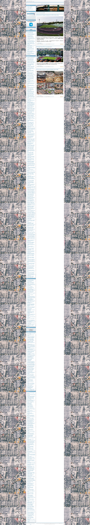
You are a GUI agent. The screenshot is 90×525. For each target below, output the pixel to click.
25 (33, 17)
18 (33, 16)
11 (33, 15)
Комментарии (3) (52, 66)
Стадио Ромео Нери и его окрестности (45, 46)
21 (28, 17)
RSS (33, 1)
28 (28, 18)
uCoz (30, 524)
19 (34, 16)
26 (34, 17)
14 (28, 16)
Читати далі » (40, 65)
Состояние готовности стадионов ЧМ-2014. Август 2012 (48, 69)
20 (27, 17)
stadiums (44, 66)
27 (27, 18)
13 (27, 16)
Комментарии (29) (52, 96)
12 (34, 15)
